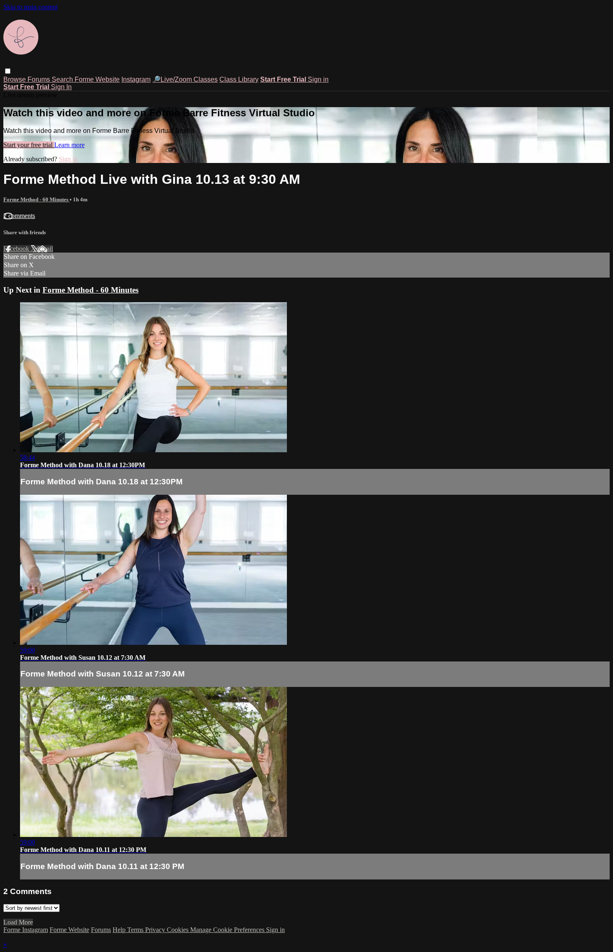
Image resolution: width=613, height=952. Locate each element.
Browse (15, 79)
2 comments (19, 215)
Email (45, 248)
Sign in (318, 79)
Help (120, 929)
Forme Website (97, 79)
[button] (7, 71)
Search (63, 79)
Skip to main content (30, 6)
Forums (40, 79)
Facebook (17, 248)
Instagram (136, 79)
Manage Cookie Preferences (228, 929)
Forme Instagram (25, 929)
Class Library (239, 79)
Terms (136, 929)
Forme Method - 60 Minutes (36, 199)
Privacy (156, 929)
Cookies (178, 929)
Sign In (61, 86)
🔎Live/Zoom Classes (185, 79)
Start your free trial (28, 144)
